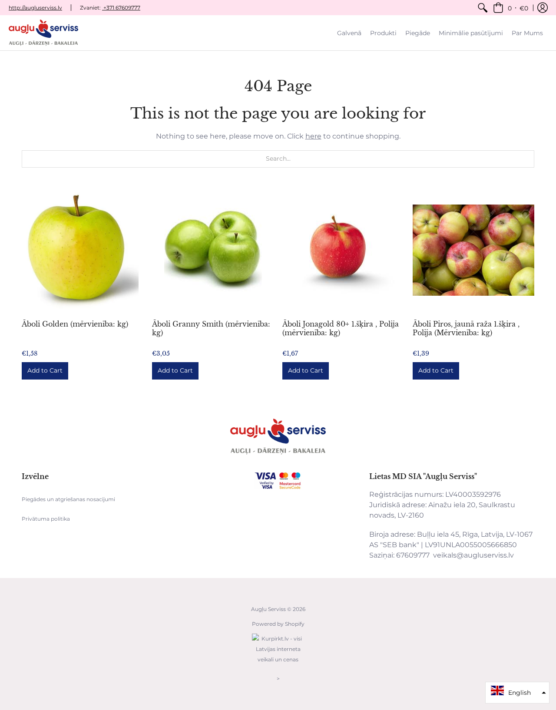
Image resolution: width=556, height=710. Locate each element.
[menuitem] (482, 7)
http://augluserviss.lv (35, 7)
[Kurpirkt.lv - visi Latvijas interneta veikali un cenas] (278, 663)
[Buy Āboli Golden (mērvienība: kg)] (82, 250)
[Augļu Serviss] (43, 32)
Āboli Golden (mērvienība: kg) (75, 324)
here (313, 136)
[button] (510, 7)
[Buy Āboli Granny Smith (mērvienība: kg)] (213, 250)
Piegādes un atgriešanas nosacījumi (68, 499)
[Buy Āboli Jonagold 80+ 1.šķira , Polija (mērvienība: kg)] (343, 250)
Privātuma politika (46, 518)
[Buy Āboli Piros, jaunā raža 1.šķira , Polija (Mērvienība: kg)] (473, 250)
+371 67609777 (121, 7)
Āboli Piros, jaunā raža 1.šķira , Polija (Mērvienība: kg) (466, 328)
